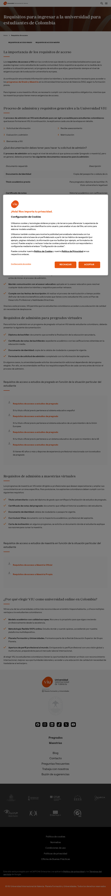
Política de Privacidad (72, 252)
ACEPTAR (89, 265)
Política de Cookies (43, 252)
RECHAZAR (66, 265)
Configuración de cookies (21, 264)
